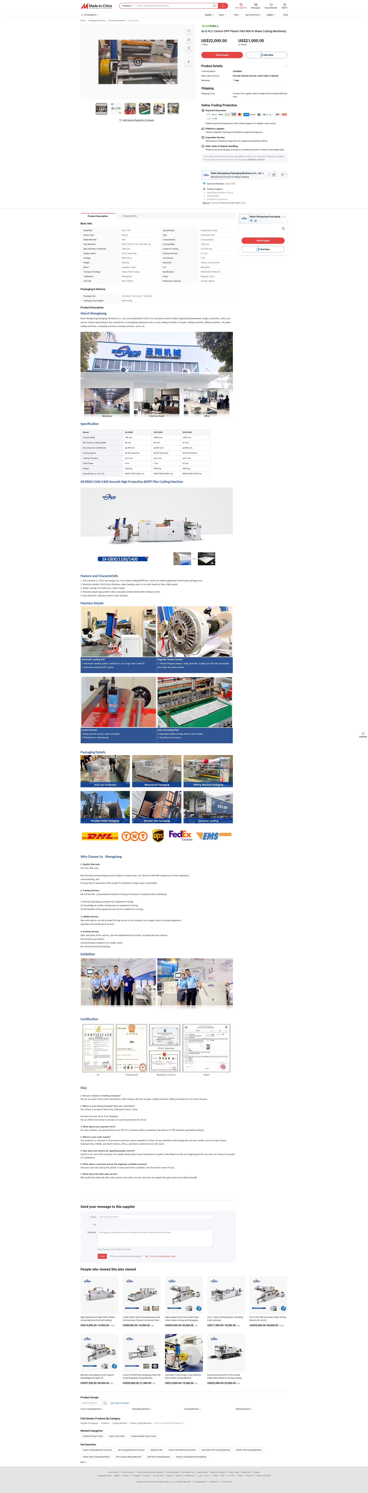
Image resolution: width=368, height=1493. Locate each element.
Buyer (221, 14)
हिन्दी (222, 1475)
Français (146, 1475)
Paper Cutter (133, 20)
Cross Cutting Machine (90, 1409)
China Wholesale (172, 1472)
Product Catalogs (121, 1403)
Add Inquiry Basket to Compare (138, 120)
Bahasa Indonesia (264, 1475)
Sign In (206, 202)
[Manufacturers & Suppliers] (96, 6)
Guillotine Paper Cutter (93, 1436)
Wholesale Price (188, 1472)
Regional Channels (218, 1472)
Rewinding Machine (141, 1409)
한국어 (207, 1475)
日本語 (215, 1475)
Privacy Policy (226, 1482)
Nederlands (189, 1475)
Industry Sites (202, 1472)
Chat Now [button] (268, 55)
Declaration (213, 1482)
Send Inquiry (222, 55)
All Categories (90, 14)
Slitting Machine (243, 1409)
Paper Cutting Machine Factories (97, 1449)
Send (102, 1256)
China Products (128, 1472)
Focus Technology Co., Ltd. (165, 1482)
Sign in (285, 7)
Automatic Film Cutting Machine (216, 1449)
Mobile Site (246, 1472)
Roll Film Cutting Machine (158, 1456)
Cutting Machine (191, 1409)
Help (236, 14)
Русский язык (158, 1475)
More (83, 1462)
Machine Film (156, 1449)
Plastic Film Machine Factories (181, 1449)
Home (82, 20)
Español (126, 1475)
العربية (199, 1475)
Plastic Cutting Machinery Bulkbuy (191, 1456)
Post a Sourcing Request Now (160, 1256)
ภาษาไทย (231, 1475)
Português (136, 1475)
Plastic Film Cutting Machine (248, 1449)
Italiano (170, 1475)
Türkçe (240, 1475)
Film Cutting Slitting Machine (128, 1456)
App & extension (252, 14)
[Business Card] (283, 228)
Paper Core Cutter (117, 1436)
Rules (285, 14)
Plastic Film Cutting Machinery (96, 1456)
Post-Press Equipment (116, 20)
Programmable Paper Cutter (143, 1436)
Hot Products (113, 1472)
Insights (257, 1472)
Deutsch (179, 1475)
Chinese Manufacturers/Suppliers (150, 1472)
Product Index (233, 1472)
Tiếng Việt (250, 1475)
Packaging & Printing (96, 20)
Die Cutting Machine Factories (131, 1449)
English (117, 1475)
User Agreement (200, 1482)
